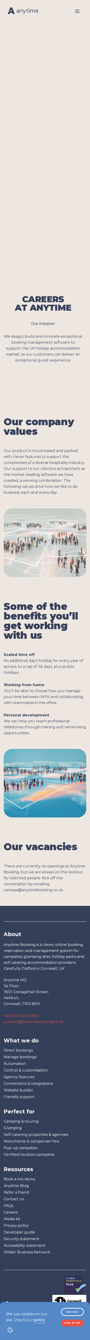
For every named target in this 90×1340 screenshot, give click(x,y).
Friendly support (19, 1097)
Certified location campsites (29, 1154)
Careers (11, 1212)
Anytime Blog (16, 1186)
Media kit (12, 1219)
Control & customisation (26, 1070)
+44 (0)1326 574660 (21, 1016)
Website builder (18, 1090)
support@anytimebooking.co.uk (34, 1021)
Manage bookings (20, 1057)
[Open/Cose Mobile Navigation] (77, 11)
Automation (15, 1063)
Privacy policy (16, 1225)
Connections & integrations (28, 1083)
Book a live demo (19, 1179)
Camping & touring (21, 1121)
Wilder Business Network (27, 1252)
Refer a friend (16, 1192)
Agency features (19, 1077)
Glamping (13, 1128)
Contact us (14, 1199)
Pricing (16, 57)
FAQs (8, 1205)
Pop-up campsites (20, 1148)
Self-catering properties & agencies (36, 1134)
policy (39, 1320)
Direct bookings (18, 1050)
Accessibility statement (24, 1245)
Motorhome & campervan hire (31, 1141)
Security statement (21, 1239)
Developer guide (19, 1232)
